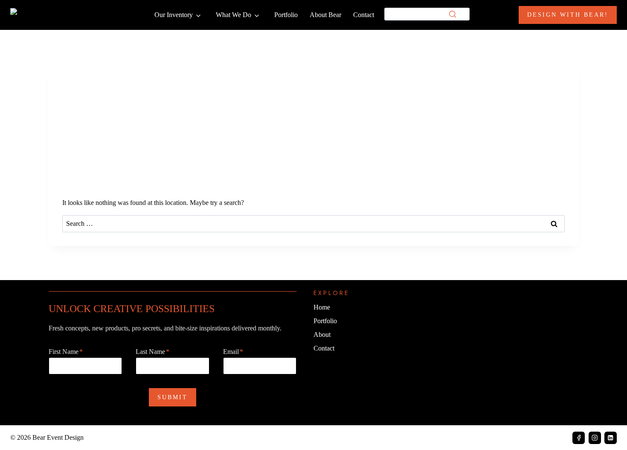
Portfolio (286, 14)
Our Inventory (173, 14)
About (322, 334)
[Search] (452, 14)
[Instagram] (595, 438)
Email (233, 351)
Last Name (152, 351)
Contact (363, 14)
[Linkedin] (610, 438)
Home (322, 307)
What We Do (233, 14)
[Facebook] (578, 438)
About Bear (325, 14)
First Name (66, 351)
